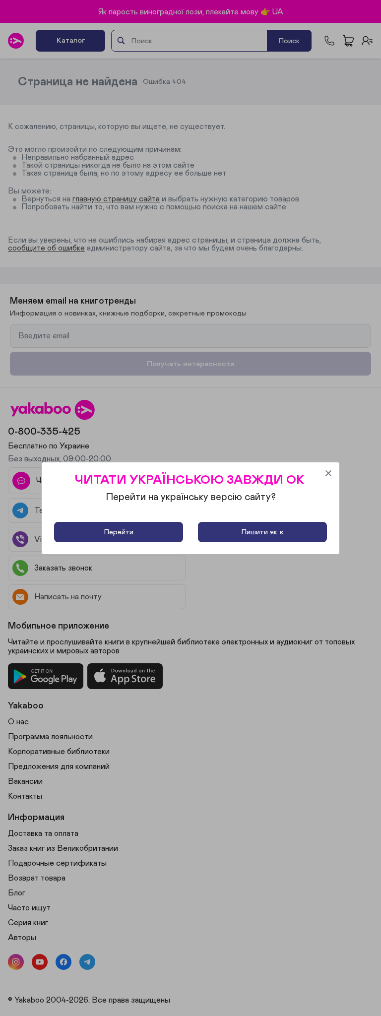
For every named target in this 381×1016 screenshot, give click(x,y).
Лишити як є (262, 532)
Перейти (118, 532)
